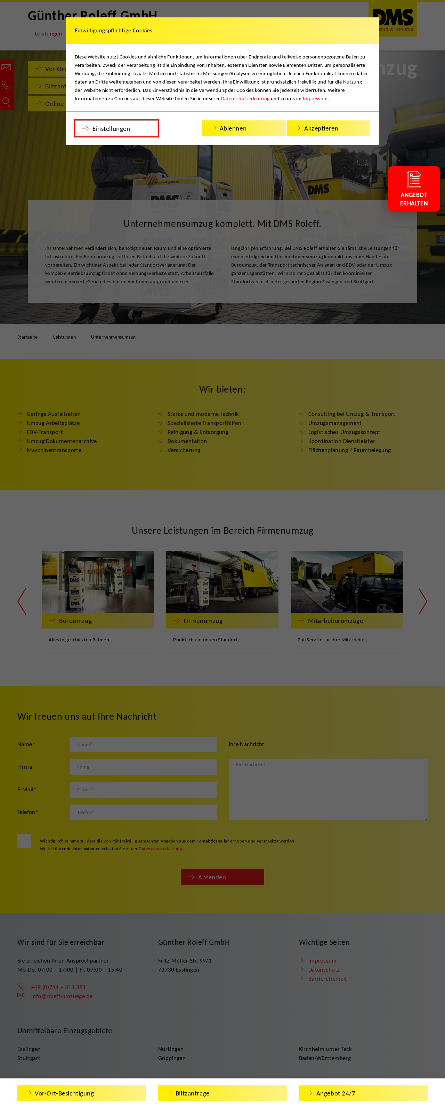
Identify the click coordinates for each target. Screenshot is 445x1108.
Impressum (315, 98)
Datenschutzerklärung (245, 98)
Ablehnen (233, 128)
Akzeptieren (321, 128)
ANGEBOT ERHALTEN (414, 199)
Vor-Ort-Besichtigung (64, 1093)
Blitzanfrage (193, 1093)
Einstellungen (111, 129)
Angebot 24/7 (336, 1093)
